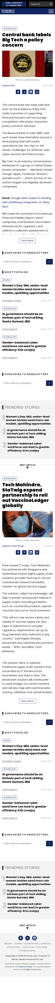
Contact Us (45, 943)
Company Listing (27, 950)
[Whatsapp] (37, 92)
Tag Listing (42, 947)
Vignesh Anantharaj (12, 545)
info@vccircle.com (32, 969)
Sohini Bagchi (9, 329)
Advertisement (31, 943)
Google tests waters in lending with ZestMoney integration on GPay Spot (26, 202)
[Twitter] (24, 92)
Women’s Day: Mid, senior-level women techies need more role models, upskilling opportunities (25, 289)
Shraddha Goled (11, 300)
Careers (18, 943)
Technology (9, 28)
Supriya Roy (8, 85)
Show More (27, 240)
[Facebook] (18, 92)
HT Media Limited (24, 966)
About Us (8, 943)
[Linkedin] (30, 92)
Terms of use (28, 947)
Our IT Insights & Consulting (13, 4)
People (6, 280)
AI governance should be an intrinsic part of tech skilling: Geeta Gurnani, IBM (22, 317)
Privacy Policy (14, 947)
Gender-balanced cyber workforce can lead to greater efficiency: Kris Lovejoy (24, 346)
